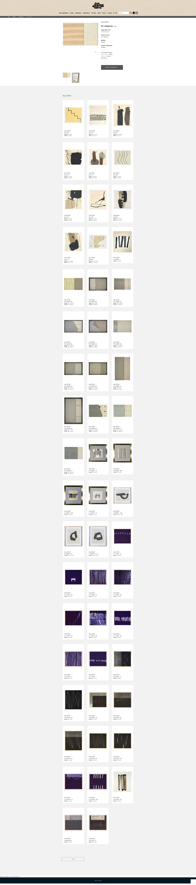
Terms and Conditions (98, 880)
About (104, 13)
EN (116, 13)
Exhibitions (78, 13)
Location (109, 13)
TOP (8, 17)
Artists (72, 13)
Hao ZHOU (21, 17)
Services (93, 13)
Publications (86, 13)
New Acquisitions (63, 13)
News (99, 13)
